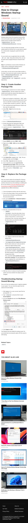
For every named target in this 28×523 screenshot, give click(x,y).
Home (2, 6)
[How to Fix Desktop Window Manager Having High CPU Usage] (14, 457)
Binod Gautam (4, 402)
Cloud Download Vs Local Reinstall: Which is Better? (12, 423)
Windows (7, 6)
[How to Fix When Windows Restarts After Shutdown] (14, 368)
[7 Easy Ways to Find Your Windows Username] (14, 391)
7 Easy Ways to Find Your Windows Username (12, 401)
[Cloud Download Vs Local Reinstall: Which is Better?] (14, 413)
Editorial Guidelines (19, 508)
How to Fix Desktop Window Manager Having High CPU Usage (13, 468)
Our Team (5, 508)
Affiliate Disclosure (19, 511)
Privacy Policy (6, 511)
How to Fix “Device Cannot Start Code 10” (11, 445)
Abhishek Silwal (6, 18)
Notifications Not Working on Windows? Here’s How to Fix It (12, 491)
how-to (3, 344)
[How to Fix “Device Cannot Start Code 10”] (14, 436)
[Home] (9, 3)
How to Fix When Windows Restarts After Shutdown (11, 379)
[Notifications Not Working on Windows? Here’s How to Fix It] (14, 480)
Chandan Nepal (5, 381)
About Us (17, 506)
